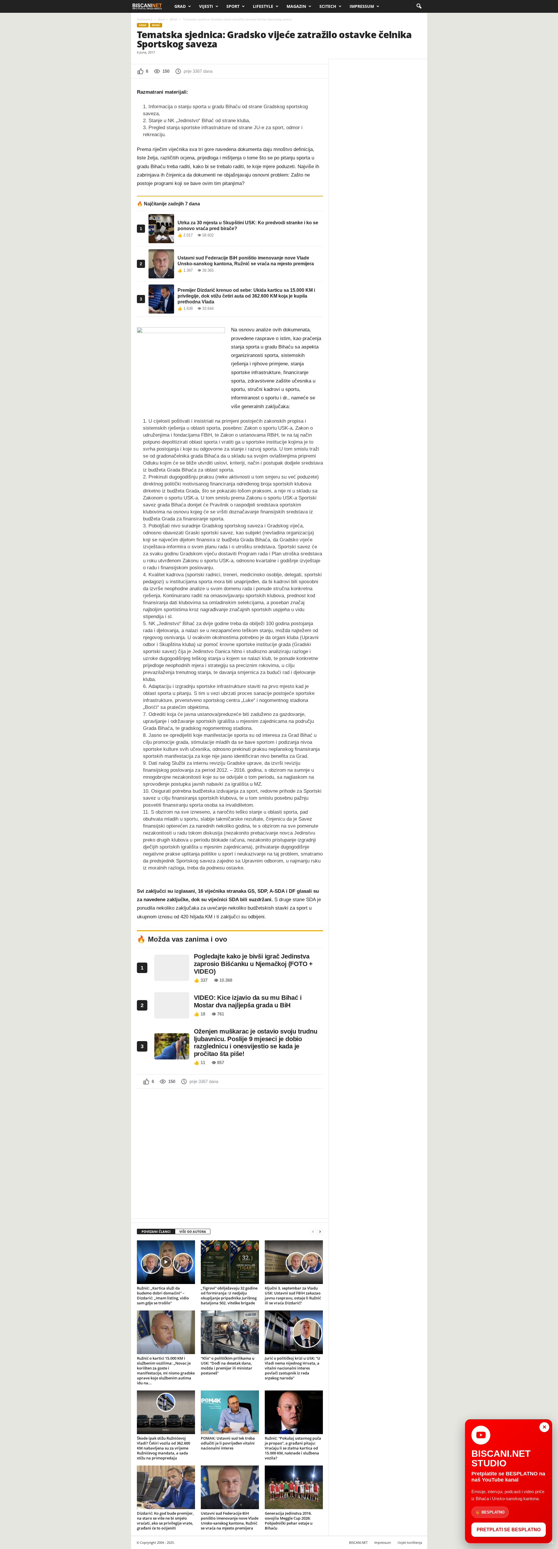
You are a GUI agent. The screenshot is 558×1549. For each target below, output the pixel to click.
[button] (418, 6)
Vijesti (206, 6)
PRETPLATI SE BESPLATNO (509, 1529)
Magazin (296, 6)
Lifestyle (263, 6)
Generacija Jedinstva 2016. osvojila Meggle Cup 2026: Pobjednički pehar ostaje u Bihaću (288, 1521)
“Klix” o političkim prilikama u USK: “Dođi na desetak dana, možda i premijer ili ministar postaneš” (227, 1366)
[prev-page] (313, 1232)
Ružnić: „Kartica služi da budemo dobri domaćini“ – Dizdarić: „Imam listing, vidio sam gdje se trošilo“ (163, 1295)
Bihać (174, 19)
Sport (232, 6)
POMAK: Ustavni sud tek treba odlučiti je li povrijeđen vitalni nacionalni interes (228, 1443)
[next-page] (320, 1232)
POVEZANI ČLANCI (156, 1231)
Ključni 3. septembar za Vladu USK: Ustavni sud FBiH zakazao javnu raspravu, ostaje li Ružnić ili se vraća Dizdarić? (293, 1295)
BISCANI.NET (358, 1542)
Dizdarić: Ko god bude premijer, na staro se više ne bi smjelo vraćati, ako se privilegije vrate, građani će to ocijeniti (165, 1521)
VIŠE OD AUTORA (192, 1231)
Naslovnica (144, 19)
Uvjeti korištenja (410, 1542)
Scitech (327, 6)
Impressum (362, 6)
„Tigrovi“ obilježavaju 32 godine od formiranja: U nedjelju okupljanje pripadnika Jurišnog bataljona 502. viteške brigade (229, 1295)
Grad (180, 6)
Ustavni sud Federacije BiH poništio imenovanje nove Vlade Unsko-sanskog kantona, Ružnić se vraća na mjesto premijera (229, 1521)
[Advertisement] (230, 1153)
